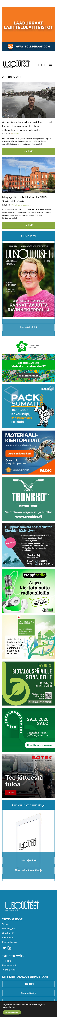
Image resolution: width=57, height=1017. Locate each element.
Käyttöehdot (8, 937)
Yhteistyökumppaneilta (21, 205)
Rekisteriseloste (10, 942)
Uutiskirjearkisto (28, 860)
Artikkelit (15, 134)
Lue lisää (28, 151)
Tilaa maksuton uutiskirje (28, 870)
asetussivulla (8, 1007)
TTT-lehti (6, 960)
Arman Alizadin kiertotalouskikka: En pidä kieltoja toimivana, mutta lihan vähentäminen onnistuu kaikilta (27, 126)
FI (44, 65)
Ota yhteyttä (8, 933)
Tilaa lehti (28, 983)
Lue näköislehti (28, 327)
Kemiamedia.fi (9, 965)
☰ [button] (51, 64)
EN (39, 65)
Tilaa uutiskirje (28, 993)
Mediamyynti (8, 928)
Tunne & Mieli (8, 969)
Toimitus (6, 924)
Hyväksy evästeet (11, 1012)
